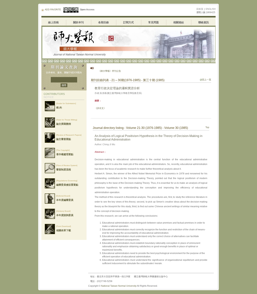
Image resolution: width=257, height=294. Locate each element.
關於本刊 (78, 22)
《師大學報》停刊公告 (104, 71)
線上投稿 (53, 22)
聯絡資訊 (203, 22)
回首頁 (199, 9)
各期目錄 (103, 22)
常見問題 (153, 22)
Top (207, 127)
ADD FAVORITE (53, 9)
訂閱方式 (128, 22)
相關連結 (178, 22)
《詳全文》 (100, 108)
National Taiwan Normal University (118, 286)
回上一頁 (206, 79)
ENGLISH (211, 9)
